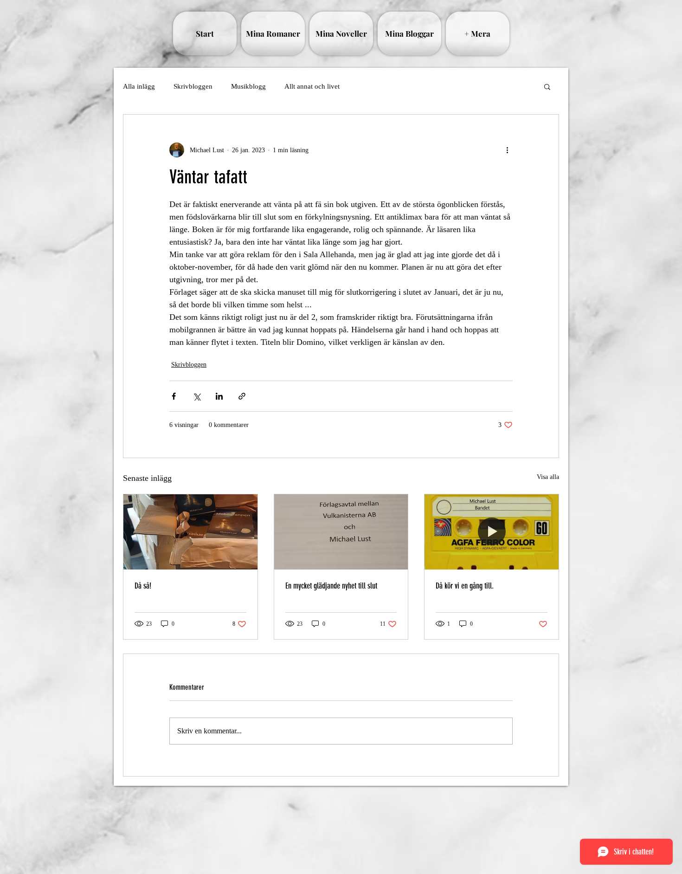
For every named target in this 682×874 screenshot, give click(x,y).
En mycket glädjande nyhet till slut (331, 586)
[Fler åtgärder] (507, 149)
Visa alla (548, 476)
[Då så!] (190, 532)
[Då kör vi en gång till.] (492, 532)
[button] (547, 86)
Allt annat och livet (312, 86)
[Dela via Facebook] (173, 396)
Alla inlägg (139, 86)
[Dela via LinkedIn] (219, 396)
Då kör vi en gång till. (465, 586)
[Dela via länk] (242, 396)
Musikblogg (248, 86)
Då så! (143, 586)
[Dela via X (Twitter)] (196, 396)
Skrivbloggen (193, 86)
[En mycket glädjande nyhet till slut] (341, 532)
